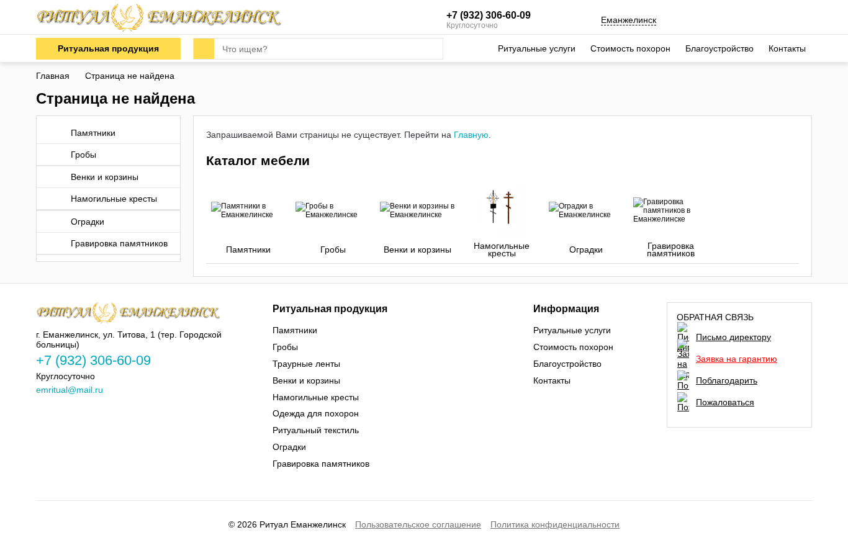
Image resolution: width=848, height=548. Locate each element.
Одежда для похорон (316, 413)
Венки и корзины (104, 177)
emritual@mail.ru (69, 390)
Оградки (87, 222)
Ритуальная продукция (108, 48)
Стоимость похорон (630, 48)
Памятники (93, 133)
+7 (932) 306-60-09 (488, 15)
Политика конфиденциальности (555, 524)
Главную (471, 135)
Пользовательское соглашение (418, 524)
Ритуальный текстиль (316, 430)
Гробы (83, 154)
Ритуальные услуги (536, 48)
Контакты (787, 48)
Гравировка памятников (119, 243)
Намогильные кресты (114, 199)
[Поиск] (204, 48)
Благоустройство (719, 48)
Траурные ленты (306, 364)
